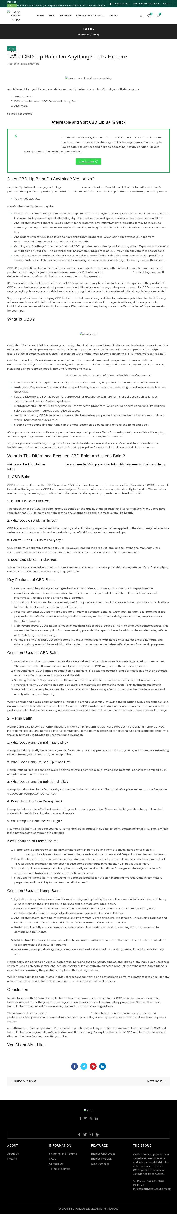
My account (121, 3)
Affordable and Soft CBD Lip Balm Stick (89, 122)
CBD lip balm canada (118, 272)
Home (40, 15)
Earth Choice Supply (81, 1208)
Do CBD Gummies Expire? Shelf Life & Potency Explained (45, 1053)
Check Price (86, 161)
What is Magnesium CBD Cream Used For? (36, 1060)
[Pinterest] (93, 1066)
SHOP (52, 15)
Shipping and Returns (63, 1153)
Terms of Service (59, 1168)
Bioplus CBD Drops (103, 1153)
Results (12, 1158)
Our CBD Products (146, 3)
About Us (13, 1153)
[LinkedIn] (102, 1066)
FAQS (52, 1158)
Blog (96, 34)
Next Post (155, 1081)
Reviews (66, 15)
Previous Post (25, 1081)
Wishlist (151, 14)
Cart (166, 3)
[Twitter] (83, 1066)
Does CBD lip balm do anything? (69, 1013)
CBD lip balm (72, 187)
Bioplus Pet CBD (101, 1158)
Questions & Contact (90, 15)
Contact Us (56, 1163)
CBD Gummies (100, 1163)
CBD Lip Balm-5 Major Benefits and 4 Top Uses (71, 198)
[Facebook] (74, 1066)
